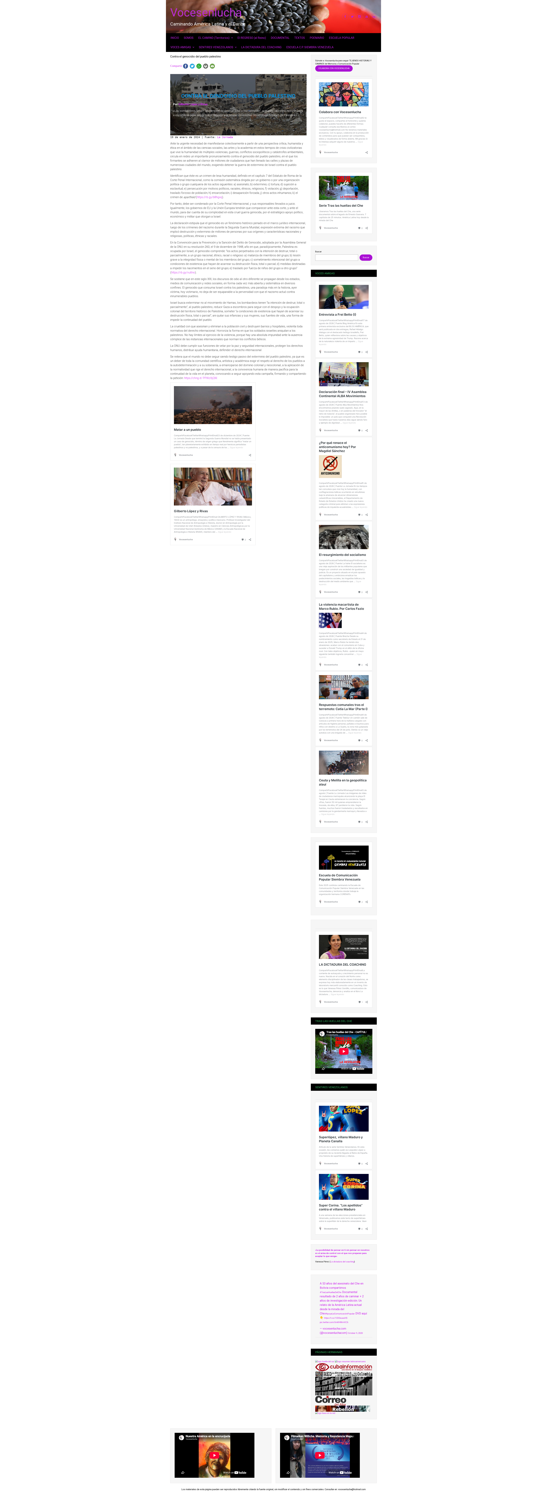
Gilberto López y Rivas (193, 104)
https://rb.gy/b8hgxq (209, 197)
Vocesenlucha (206, 12)
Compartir (176, 65)
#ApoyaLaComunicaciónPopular (340, 1314)
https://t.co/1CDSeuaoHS (335, 1318)
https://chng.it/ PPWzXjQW (200, 378)
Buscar (318, 251)
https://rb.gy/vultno (183, 272)
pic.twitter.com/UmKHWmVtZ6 (334, 1322)
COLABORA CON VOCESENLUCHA (334, 68)
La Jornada (225, 137)
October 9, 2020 (355, 1333)
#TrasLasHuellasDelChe (330, 1292)
